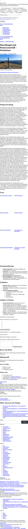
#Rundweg (15, 72)
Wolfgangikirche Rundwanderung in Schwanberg (14, 415)
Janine (4, 514)
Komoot (15, 379)
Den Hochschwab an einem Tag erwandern (10, 484)
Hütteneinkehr (6, 458)
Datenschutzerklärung (8, 528)
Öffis (4, 465)
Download (11, 379)
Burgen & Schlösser (7, 449)
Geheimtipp (5, 452)
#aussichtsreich (3, 72)
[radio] (15, 322)
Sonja (4, 516)
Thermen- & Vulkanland (17, 8)
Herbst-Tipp (5, 456)
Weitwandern (6, 474)
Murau (16, 11)
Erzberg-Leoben (6, 428)
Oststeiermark (9, 11)
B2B (19, 528)
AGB (1, 528)
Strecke (4, 470)
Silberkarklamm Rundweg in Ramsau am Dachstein (14, 505)
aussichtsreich (6, 447)
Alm (4, 445)
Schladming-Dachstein (8, 437)
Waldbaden (5, 471)
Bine (5, 53)
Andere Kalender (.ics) (5, 399)
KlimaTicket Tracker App (9, 492)
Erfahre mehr (3, 523)
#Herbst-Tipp (10, 72)
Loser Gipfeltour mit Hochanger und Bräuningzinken (12, 485)
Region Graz (4, 12)
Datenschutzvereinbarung (5, 18)
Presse (15, 528)
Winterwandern (6, 475)
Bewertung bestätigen (5, 329)
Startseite (2, 41)
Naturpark (5, 461)
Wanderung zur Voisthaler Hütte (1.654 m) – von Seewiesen (13, 482)
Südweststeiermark (5, 8)
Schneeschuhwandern (8, 467)
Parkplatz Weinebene (16, 376)
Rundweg (5, 466)
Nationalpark (6, 459)
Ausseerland (16, 9)
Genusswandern (6, 453)
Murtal (9, 9)
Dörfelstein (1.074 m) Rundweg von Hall (9, 481)
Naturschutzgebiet (7, 462)
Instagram (13, 389)
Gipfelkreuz (5, 454)
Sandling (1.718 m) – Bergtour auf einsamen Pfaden (12, 486)
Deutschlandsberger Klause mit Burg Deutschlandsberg (15, 413)
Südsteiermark (3, 9)
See (4, 468)
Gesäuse (11, 12)
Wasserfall (5, 472)
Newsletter (23, 528)
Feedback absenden (17, 346)
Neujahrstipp (6, 463)
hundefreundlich (6, 457)
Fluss (4, 450)
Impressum (16, 527)
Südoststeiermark (7, 30)
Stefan (4, 518)
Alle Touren (3, 389)
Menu (1, 25)
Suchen (1, 420)
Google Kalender (4, 398)
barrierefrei (5, 448)
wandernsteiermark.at (5, 37)
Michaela (5, 515)
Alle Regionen (18, 12)
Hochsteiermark (23, 11)
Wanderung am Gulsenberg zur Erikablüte (12, 504)
